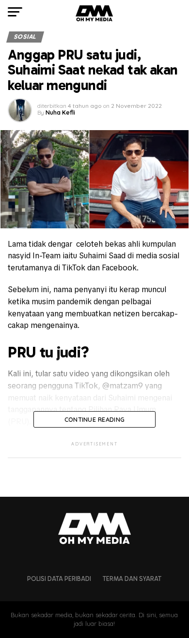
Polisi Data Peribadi (59, 578)
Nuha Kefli (60, 112)
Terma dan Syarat (132, 578)
